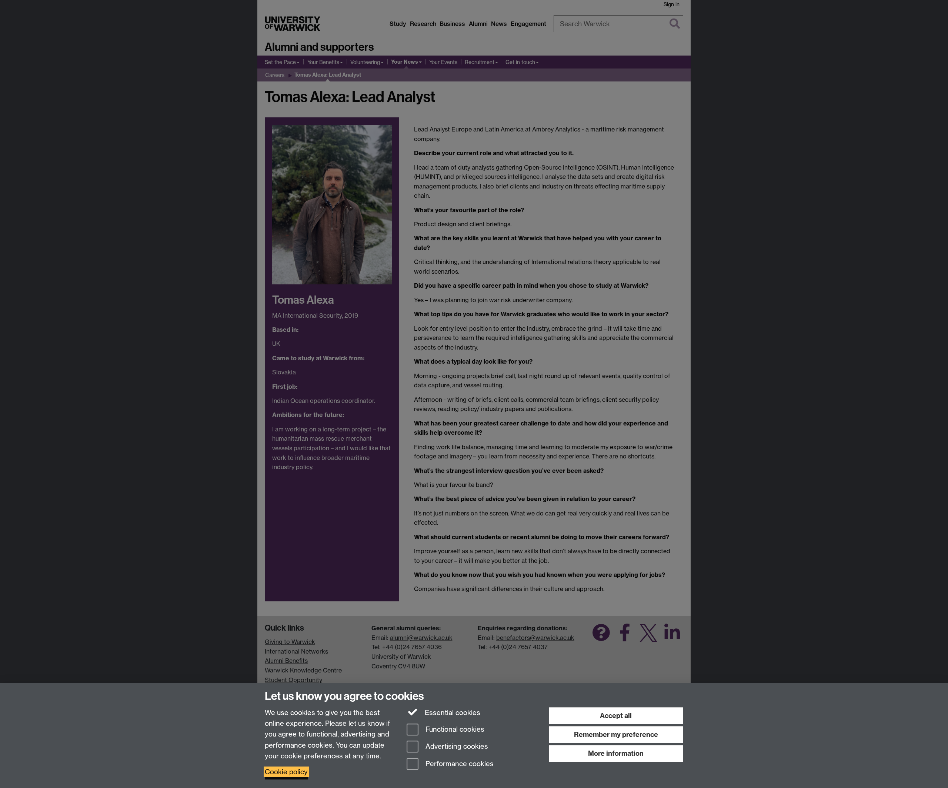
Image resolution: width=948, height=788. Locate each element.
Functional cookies (454, 729)
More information (616, 753)
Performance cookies (459, 764)
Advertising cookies (456, 746)
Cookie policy (286, 772)
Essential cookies (451, 712)
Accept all (616, 715)
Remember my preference (616, 734)
